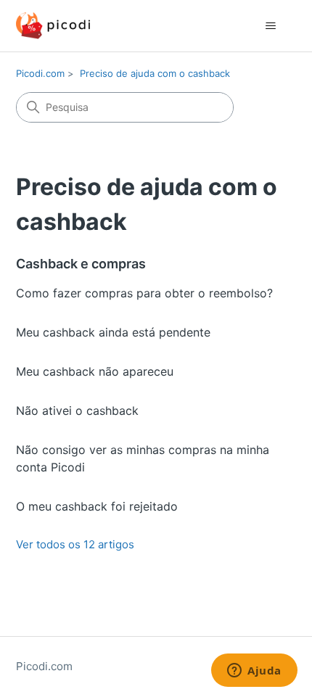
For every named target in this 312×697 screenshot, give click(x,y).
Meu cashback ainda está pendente (113, 332)
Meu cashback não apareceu (94, 371)
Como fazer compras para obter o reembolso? (144, 293)
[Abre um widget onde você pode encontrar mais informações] (254, 671)
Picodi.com (40, 73)
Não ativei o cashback (77, 410)
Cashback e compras (81, 263)
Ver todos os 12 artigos (75, 544)
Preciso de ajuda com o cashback (155, 73)
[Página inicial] (53, 25)
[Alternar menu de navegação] (271, 26)
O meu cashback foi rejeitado (97, 506)
